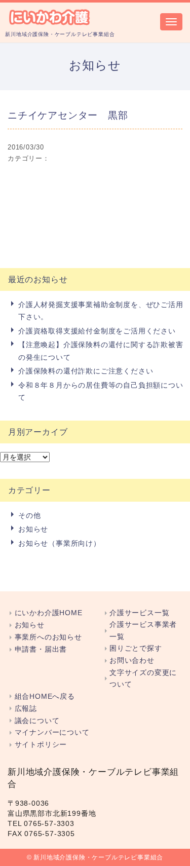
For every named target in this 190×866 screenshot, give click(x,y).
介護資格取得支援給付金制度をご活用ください (97, 331)
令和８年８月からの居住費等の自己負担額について (100, 391)
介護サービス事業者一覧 (143, 630)
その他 (29, 515)
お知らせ (33, 529)
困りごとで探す (135, 648)
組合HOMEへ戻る (45, 696)
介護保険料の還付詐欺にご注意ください (85, 371)
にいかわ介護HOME (49, 613)
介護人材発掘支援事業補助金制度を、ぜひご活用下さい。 (100, 310)
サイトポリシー (41, 744)
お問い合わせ (132, 660)
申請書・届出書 (41, 649)
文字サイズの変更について (143, 678)
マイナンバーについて (52, 732)
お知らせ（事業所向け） (59, 543)
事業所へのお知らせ (48, 637)
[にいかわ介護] (50, 16)
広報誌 (26, 708)
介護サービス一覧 (139, 613)
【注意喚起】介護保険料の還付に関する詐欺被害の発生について (100, 351)
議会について (37, 721)
